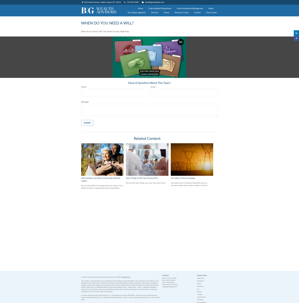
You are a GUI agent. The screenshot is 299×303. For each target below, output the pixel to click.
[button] (140, 8)
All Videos (200, 300)
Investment (200, 281)
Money (199, 292)
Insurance (200, 286)
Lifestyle (199, 294)
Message (85, 102)
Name (83, 87)
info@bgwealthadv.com (154, 2)
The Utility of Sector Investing (183, 178)
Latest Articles (201, 297)
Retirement (200, 278)
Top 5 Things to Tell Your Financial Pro (142, 178)
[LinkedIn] (296, 33)
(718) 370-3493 (171, 278)
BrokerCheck (126, 277)
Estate (199, 284)
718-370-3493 (133, 2)
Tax (198, 289)
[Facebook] (296, 38)
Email (153, 87)
